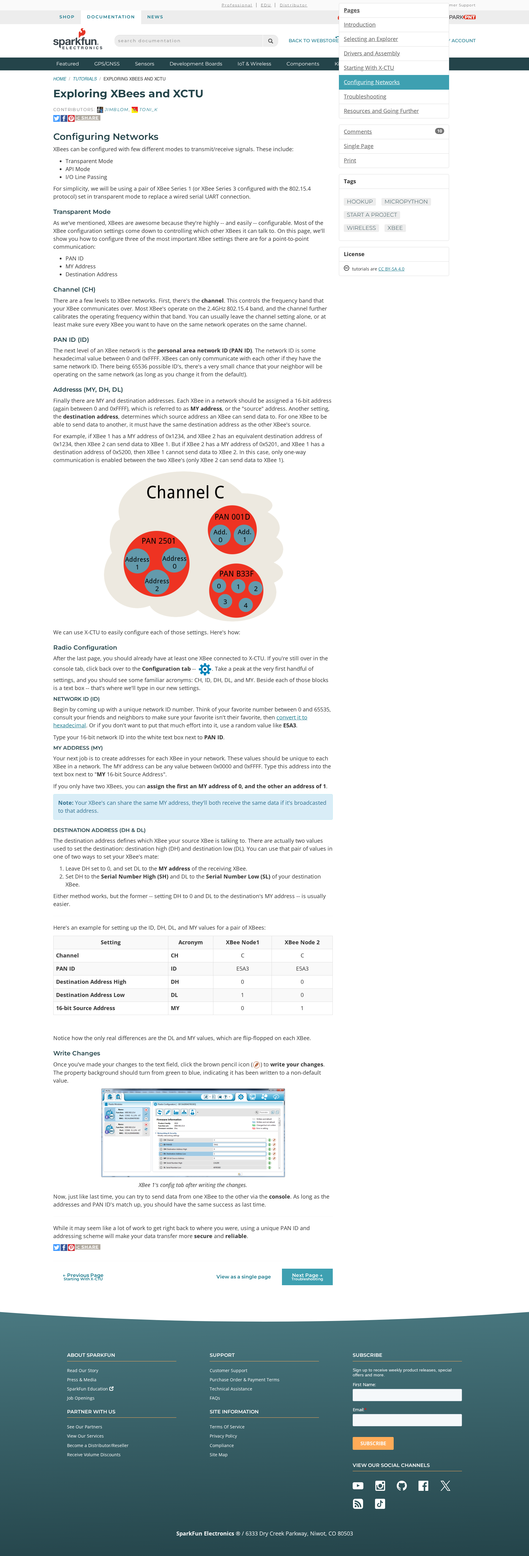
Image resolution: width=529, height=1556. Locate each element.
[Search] (270, 41)
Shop (67, 17)
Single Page (358, 146)
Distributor (294, 5)
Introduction (360, 24)
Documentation (111, 17)
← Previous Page (83, 1276)
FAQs (215, 1398)
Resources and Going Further (381, 110)
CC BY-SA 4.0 (391, 269)
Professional (237, 5)
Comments (393, 131)
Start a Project (372, 214)
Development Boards (196, 64)
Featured (73, 64)
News (155, 17)
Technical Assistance (231, 1389)
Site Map (219, 1454)
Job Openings (81, 1398)
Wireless (361, 228)
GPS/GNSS (107, 64)
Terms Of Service (227, 1427)
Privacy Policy (223, 1436)
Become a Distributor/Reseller (98, 1445)
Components (303, 64)
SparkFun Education (88, 1389)
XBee (395, 228)
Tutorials (85, 79)
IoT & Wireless (254, 64)
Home (59, 79)
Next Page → (307, 1276)
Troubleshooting (365, 96)
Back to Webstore (314, 40)
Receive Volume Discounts (94, 1454)
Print (350, 160)
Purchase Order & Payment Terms (245, 1379)
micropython (406, 201)
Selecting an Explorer (371, 39)
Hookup (360, 201)
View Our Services (85, 1436)
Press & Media (81, 1379)
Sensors (144, 64)
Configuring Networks (372, 82)
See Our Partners (84, 1427)
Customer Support (456, 5)
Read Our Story (82, 1370)
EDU (266, 5)
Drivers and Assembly (372, 53)
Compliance (222, 1445)
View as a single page (243, 1277)
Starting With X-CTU (369, 67)
